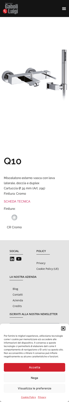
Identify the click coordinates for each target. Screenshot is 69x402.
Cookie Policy (28, 397)
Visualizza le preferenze (34, 388)
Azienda (18, 300)
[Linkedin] (12, 258)
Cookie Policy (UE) (47, 269)
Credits (17, 306)
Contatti (18, 294)
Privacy (42, 397)
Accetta (34, 367)
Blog (15, 289)
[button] (63, 328)
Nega (34, 378)
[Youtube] (18, 258)
